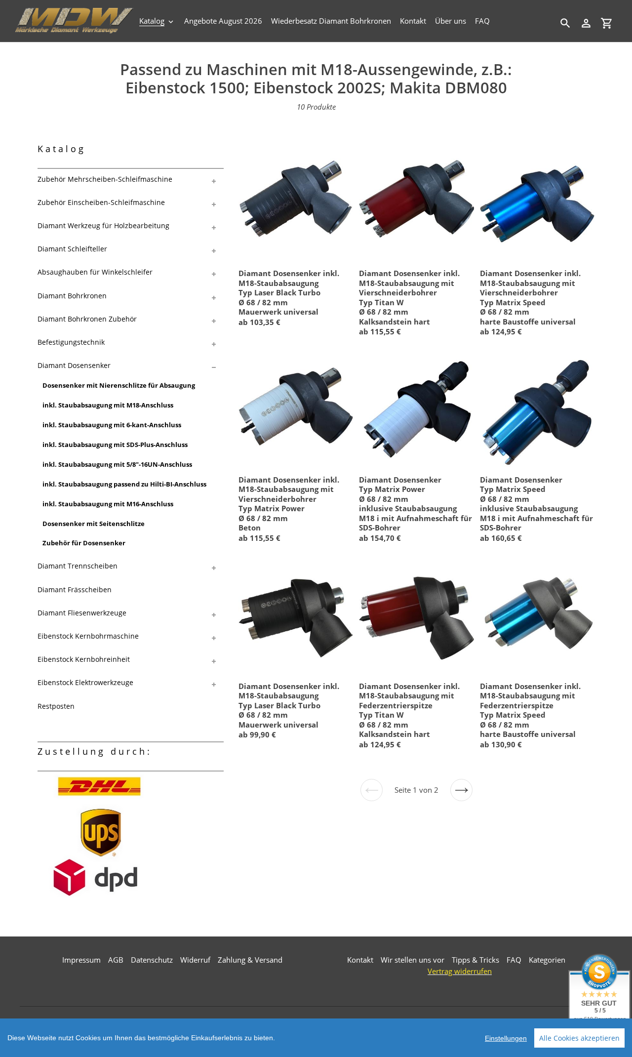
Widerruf (195, 960)
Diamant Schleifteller (72, 248)
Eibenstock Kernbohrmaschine (88, 636)
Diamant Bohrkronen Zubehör (87, 319)
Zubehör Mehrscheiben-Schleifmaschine (105, 179)
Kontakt (360, 960)
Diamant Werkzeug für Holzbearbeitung (103, 225)
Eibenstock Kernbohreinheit (84, 659)
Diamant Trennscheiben (78, 565)
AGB (115, 960)
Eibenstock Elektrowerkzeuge (85, 682)
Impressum (81, 960)
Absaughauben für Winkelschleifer (95, 272)
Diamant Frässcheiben (75, 589)
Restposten (56, 706)
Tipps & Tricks (475, 960)
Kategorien (547, 960)
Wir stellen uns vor (412, 960)
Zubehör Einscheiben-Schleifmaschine (101, 202)
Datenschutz (152, 960)
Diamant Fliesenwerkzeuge (82, 612)
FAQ (514, 960)
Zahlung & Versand (250, 960)
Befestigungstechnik (71, 342)
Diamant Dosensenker (74, 365)
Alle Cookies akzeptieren (579, 1038)
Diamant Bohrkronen (72, 295)
